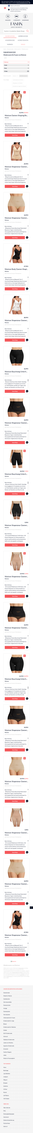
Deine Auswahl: (7, 75)
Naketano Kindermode (8, 1039)
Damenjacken (6, 1011)
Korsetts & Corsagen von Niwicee (19, 86)
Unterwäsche (17, 49)
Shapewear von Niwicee (17, 83)
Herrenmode (23, 36)
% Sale (5, 71)
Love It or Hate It (16, 27)
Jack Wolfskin (6, 1073)
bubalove (5, 1086)
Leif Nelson (6, 1095)
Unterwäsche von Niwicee (18, 79)
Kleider (5, 1030)
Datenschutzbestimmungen (22, 2)
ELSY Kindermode (7, 1033)
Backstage (5, 1070)
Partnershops (6, 1123)
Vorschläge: (6, 79)
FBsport (5, 1079)
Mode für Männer (7, 995)
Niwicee (7, 117)
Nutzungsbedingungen (8, 1114)
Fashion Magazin (7, 1052)
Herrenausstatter (7, 1002)
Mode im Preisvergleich (9, 1058)
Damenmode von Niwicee (17, 972)
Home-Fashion (23, 40)
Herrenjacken (6, 1014)
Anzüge (5, 1008)
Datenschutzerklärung (8, 1120)
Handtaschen (6, 999)
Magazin (7, 20)
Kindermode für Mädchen (9, 1027)
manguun (5, 1076)
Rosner (5, 1092)
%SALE (23, 44)
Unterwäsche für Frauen (9, 1017)
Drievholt (5, 1049)
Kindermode (10, 40)
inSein (4, 1055)
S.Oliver (5, 1089)
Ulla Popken (6, 1098)
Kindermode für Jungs (8, 1020)
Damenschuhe (6, 1005)
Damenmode (10, 36)
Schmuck (5, 1036)
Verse (4, 1067)
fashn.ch (5, 1126)
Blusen (5, 1024)
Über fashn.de (6, 1107)
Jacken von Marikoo (8, 1042)
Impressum (6, 1117)
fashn (4, 49)
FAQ (4, 1110)
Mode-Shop (22, 975)
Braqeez (5, 1083)
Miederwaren (25, 49)
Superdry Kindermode (8, 1045)
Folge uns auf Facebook (15, 5)
